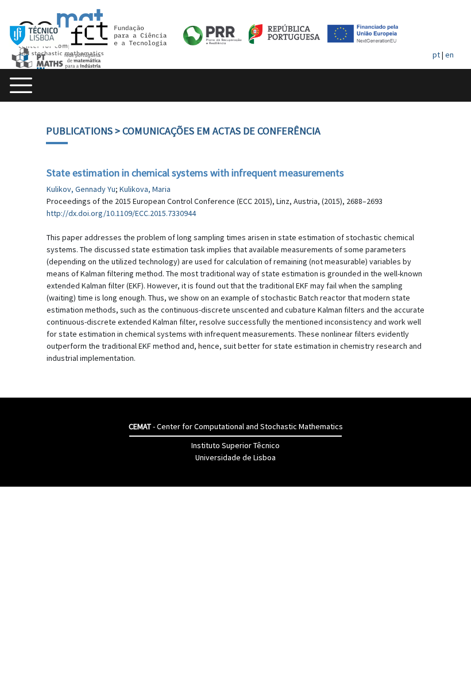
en (449, 54)
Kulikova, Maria (145, 189)
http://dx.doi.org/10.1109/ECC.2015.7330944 (121, 213)
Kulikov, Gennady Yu (81, 189)
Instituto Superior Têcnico (235, 445)
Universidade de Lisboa (235, 457)
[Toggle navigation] (21, 85)
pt (436, 54)
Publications (79, 130)
